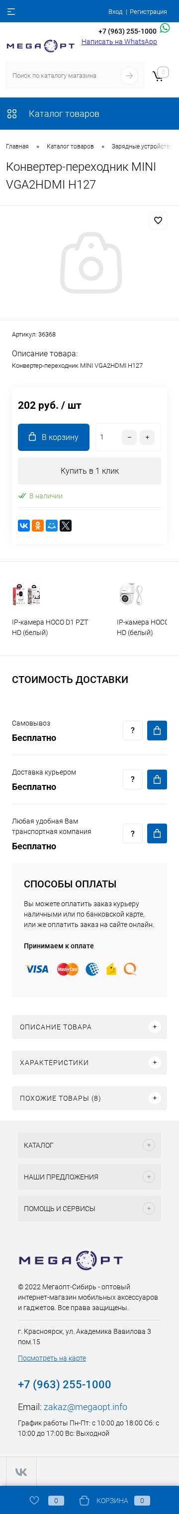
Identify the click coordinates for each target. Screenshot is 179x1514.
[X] (66, 526)
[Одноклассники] (38, 526)
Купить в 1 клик (90, 471)
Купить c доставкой (157, 730)
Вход (115, 11)
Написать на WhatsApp (119, 42)
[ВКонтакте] (24, 526)
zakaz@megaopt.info (85, 1407)
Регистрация (148, 11)
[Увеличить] (89, 264)
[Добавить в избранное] (158, 221)
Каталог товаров (63, 113)
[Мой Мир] (52, 526)
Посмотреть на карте (52, 1358)
